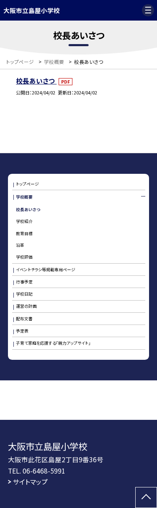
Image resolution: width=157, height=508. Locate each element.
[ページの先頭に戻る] (146, 497)
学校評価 (24, 257)
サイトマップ (30, 481)
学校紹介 (24, 221)
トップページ (27, 184)
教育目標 (24, 233)
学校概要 (24, 197)
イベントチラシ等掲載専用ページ (45, 269)
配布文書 (24, 319)
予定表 (22, 331)
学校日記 (24, 294)
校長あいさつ (36, 80)
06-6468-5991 (44, 470)
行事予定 (24, 282)
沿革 (20, 245)
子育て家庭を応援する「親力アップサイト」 (53, 343)
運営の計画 (26, 306)
